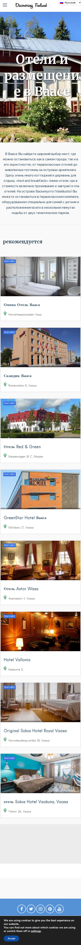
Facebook (22, 910)
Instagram (40, 910)
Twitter (31, 910)
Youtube (59, 910)
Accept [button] (11, 938)
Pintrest (50, 910)
